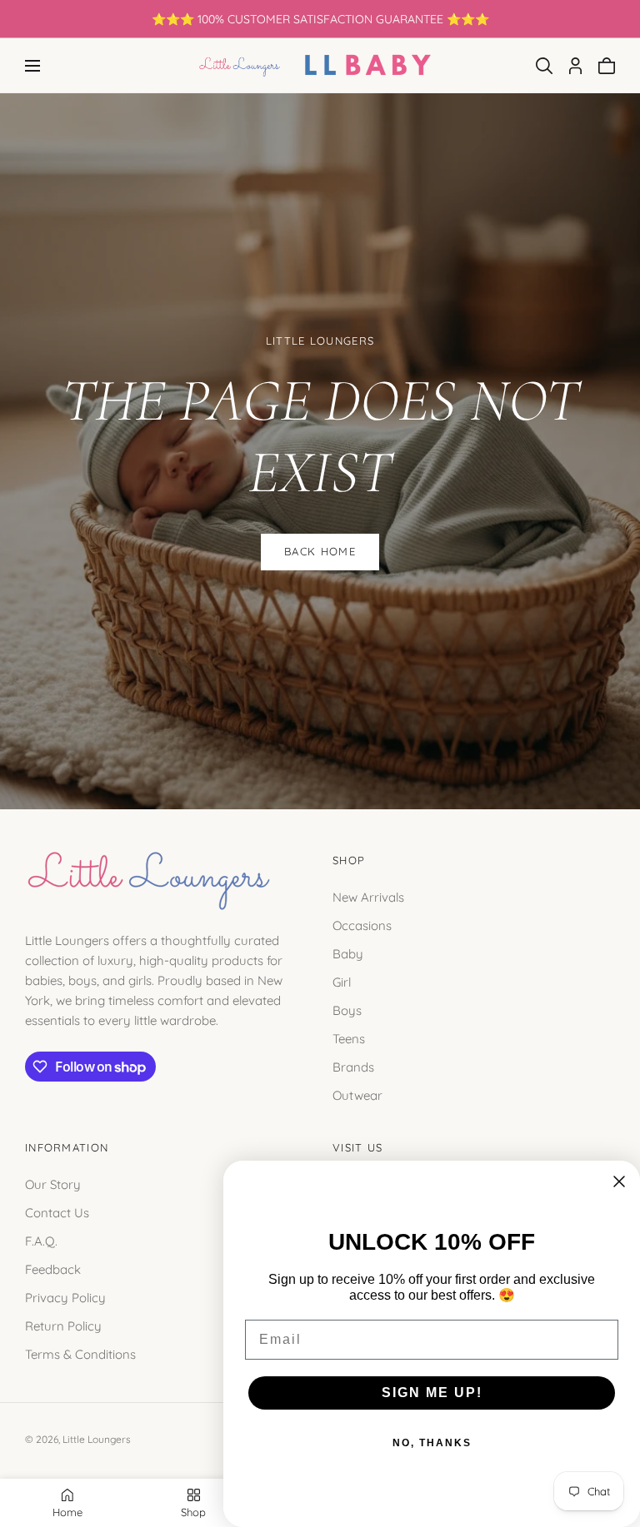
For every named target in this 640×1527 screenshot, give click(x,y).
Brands (353, 1067)
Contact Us (57, 1212)
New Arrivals (368, 897)
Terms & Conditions (80, 1353)
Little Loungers (96, 1439)
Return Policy (63, 1325)
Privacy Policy (65, 1297)
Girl (341, 982)
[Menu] (32, 66)
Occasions (362, 925)
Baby (347, 954)
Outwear (357, 1095)
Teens (348, 1039)
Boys (347, 1010)
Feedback (53, 1268)
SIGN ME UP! (432, 1392)
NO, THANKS (432, 1443)
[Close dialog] (619, 1181)
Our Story (53, 1183)
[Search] (544, 65)
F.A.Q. (41, 1240)
